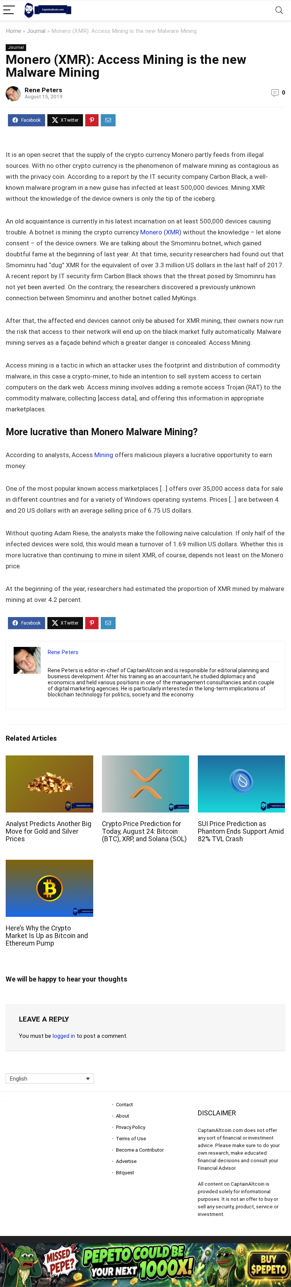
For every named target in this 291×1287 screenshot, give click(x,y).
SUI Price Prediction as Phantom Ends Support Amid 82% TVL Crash (241, 831)
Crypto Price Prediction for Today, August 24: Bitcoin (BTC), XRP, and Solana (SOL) (144, 831)
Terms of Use (131, 1138)
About (122, 1116)
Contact (124, 1104)
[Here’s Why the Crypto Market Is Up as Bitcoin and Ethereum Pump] (49, 864)
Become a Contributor (140, 1150)
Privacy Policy (130, 1127)
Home (13, 31)
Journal (36, 31)
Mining (104, 455)
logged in (64, 1036)
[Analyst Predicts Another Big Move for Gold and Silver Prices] (49, 760)
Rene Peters (43, 90)
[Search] (279, 10)
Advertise (126, 1161)
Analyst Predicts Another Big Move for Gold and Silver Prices (48, 831)
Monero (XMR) (160, 232)
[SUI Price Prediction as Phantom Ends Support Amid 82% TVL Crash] (241, 760)
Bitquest (125, 1172)
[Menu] (9, 10)
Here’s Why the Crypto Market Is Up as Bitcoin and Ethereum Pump (47, 935)
